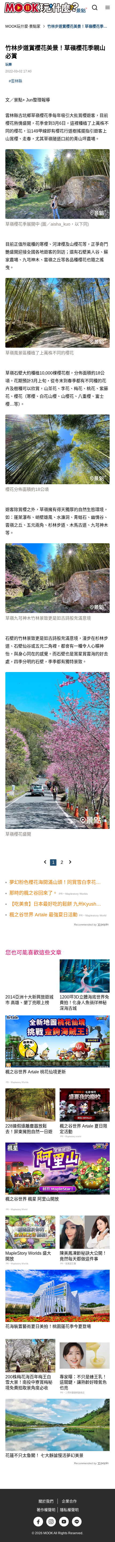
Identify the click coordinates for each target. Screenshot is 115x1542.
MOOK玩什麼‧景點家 (22, 26)
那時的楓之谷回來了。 (33, 893)
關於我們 (46, 1501)
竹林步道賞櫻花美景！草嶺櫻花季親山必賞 (77, 26)
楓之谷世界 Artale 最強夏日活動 (43, 914)
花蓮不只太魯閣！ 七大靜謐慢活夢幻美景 (44, 1455)
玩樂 (8, 65)
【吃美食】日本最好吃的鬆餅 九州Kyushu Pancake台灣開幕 (54, 904)
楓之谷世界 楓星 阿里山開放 (32, 1199)
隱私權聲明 (69, 1510)
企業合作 (69, 1501)
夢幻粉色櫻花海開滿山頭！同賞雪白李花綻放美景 (55, 883)
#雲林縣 (15, 81)
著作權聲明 (46, 1510)
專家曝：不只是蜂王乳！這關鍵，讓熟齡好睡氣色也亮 (83, 1382)
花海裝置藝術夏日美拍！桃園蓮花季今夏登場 (48, 1326)
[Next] (70, 862)
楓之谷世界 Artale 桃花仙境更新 (35, 1072)
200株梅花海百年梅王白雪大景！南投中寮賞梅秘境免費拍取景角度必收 (28, 1382)
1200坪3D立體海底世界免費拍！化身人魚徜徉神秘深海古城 (84, 1003)
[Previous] (45, 862)
